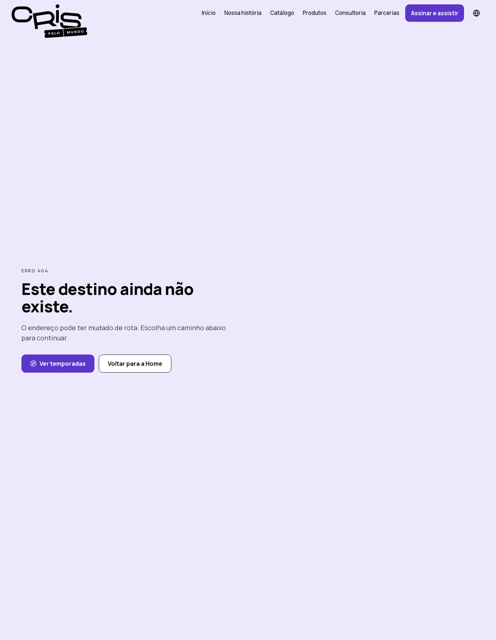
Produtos (314, 13)
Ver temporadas (63, 364)
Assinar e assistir (434, 13)
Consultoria (350, 13)
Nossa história (242, 13)
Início (209, 13)
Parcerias (386, 13)
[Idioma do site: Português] (476, 13)
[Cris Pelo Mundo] (46, 13)
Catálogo (282, 13)
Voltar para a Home (135, 364)
